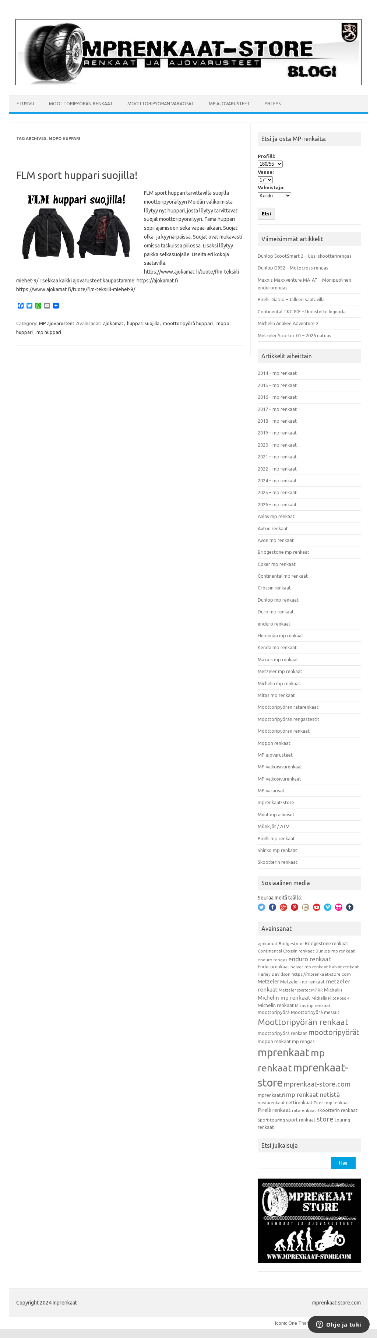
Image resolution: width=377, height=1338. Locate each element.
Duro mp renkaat (276, 611)
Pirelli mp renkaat (276, 838)
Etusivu (25, 103)
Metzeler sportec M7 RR (301, 990)
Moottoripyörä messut (315, 1012)
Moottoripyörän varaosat (160, 103)
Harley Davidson (274, 974)
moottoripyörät (333, 1032)
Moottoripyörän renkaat (81, 103)
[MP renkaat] (188, 83)
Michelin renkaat (276, 1005)
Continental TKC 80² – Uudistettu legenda (302, 311)
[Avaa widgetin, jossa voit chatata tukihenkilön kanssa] (338, 1325)
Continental (270, 950)
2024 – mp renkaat (277, 480)
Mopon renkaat (274, 743)
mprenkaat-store (276, 802)
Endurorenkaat (273, 966)
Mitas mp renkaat (276, 695)
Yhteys (273, 103)
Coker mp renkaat (277, 564)
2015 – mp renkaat (277, 385)
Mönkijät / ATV (273, 826)
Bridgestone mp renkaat (283, 551)
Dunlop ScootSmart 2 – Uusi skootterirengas (305, 255)
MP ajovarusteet (229, 103)
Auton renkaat (273, 528)
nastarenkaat (271, 1102)
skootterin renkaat (337, 1110)
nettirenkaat (299, 1102)
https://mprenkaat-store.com (321, 974)
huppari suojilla (143, 323)
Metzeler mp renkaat (280, 671)
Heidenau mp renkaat (280, 635)
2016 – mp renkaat (277, 396)
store (325, 1119)
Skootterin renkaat (277, 862)
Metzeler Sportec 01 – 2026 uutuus (294, 335)
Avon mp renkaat (276, 540)
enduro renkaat (274, 623)
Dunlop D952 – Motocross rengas (293, 267)
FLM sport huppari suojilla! (77, 175)
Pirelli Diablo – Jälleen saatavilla (291, 299)
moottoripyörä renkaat (282, 1033)
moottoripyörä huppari (188, 323)
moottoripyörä (274, 1012)
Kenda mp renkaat (277, 647)
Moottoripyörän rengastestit (288, 719)
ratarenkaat (304, 1110)
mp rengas (303, 1041)
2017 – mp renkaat (277, 409)
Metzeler (268, 982)
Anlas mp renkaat (276, 516)
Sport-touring (271, 1119)
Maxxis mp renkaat (278, 659)
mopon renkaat (274, 1041)
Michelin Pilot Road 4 (330, 998)
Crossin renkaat (274, 587)
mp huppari (48, 332)
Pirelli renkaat (274, 1110)
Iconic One (286, 1322)
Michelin (333, 990)
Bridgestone (291, 943)
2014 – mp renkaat (277, 373)
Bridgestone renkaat (326, 943)
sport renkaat (301, 1119)
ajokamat (113, 323)
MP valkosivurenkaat (279, 778)
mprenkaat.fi (271, 1095)
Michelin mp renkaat (279, 683)
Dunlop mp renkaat (278, 599)
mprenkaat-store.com (317, 1084)
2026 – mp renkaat (277, 504)
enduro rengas (272, 959)
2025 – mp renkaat (277, 492)
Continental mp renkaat (283, 575)
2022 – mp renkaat (277, 468)
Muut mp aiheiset (276, 814)
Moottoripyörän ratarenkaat (288, 707)
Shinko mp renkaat (277, 850)
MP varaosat (271, 790)
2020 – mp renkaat (277, 444)
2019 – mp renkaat (277, 432)
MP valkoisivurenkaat (280, 766)
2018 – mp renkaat (277, 420)
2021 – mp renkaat (277, 456)
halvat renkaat (344, 966)
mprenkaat (284, 1052)
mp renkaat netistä (313, 1094)
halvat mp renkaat (309, 966)
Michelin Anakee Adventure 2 (288, 323)
